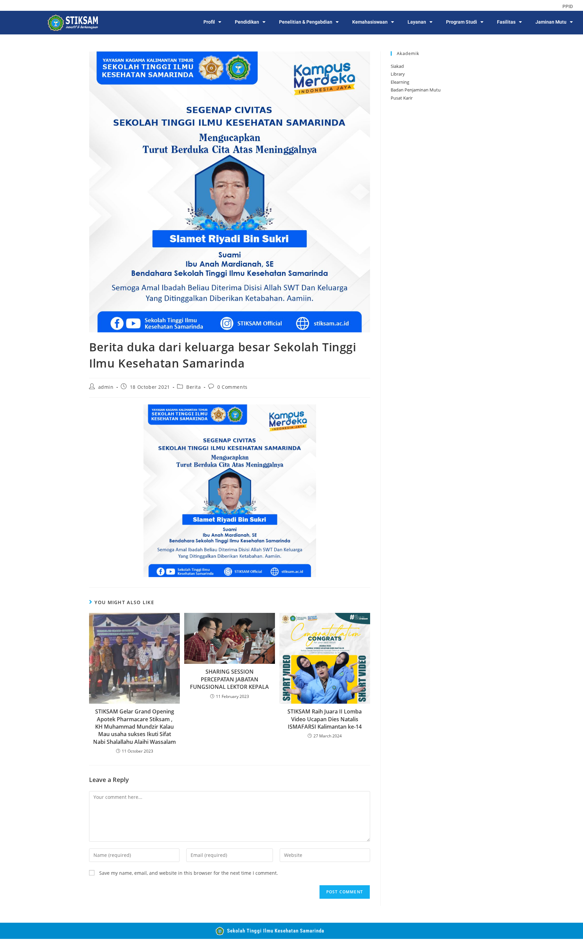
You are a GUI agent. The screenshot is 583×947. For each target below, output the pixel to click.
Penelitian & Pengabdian (305, 22)
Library (398, 74)
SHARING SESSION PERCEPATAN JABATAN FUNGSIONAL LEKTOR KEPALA (229, 679)
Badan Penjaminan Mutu (416, 90)
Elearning (400, 82)
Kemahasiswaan (370, 22)
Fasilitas (506, 22)
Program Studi (461, 22)
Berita (193, 387)
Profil (209, 22)
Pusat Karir (402, 98)
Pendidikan (247, 22)
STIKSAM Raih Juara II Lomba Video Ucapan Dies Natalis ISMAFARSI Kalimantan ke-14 (324, 719)
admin (106, 387)
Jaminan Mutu (550, 22)
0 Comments (232, 387)
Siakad (397, 66)
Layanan (417, 22)
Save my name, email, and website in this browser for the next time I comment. (188, 873)
